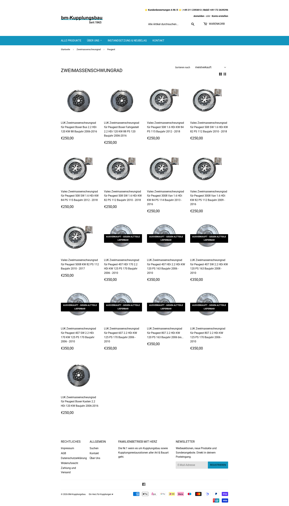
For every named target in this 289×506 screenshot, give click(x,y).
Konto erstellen (220, 16)
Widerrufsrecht (69, 463)
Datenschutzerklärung (74, 458)
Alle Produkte (71, 40)
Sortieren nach (182, 67)
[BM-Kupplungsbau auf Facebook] (144, 484)
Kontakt (158, 40)
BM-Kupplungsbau (77, 494)
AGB (63, 453)
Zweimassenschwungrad (89, 49)
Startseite (65, 49)
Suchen (94, 448)
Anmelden (199, 16)
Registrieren (218, 465)
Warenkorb (216, 23)
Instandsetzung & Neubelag (127, 40)
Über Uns (93, 40)
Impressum (67, 448)
